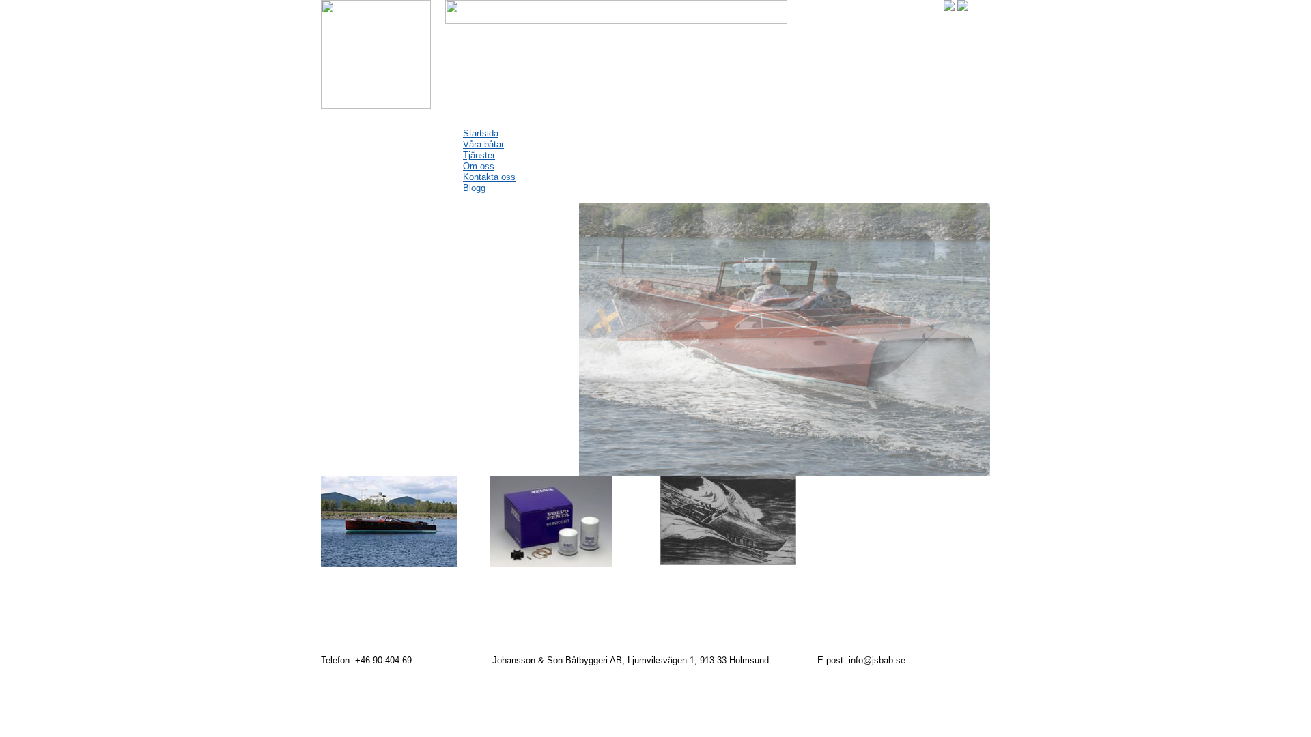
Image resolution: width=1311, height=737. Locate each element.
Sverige (682, 581)
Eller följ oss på (768, 613)
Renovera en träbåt (377, 583)
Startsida (480, 133)
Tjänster (479, 155)
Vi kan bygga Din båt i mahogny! (385, 294)
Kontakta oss (489, 177)
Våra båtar (483, 144)
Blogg (474, 188)
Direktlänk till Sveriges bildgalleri (720, 631)
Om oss (478, 166)
